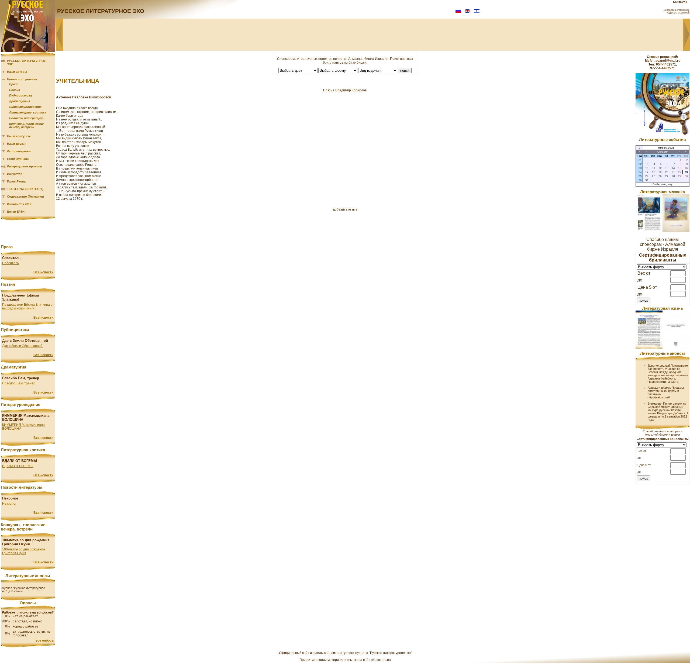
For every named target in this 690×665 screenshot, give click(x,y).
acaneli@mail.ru (668, 61)
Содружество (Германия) (25, 196)
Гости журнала (18, 158)
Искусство (14, 173)
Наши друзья (16, 143)
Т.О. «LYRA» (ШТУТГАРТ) (25, 189)
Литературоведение (25, 106)
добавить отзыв (345, 209)
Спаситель (10, 263)
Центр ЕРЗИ (16, 211)
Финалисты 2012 (19, 204)
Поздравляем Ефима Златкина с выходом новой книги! (27, 306)
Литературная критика (27, 112)
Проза (13, 84)
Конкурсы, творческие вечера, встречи (26, 125)
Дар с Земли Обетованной (22, 346)
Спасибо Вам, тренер (18, 383)
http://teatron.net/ (659, 397)
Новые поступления (22, 79)
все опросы (45, 640)
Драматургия (19, 101)
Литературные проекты (24, 166)
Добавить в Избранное (676, 10)
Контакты (680, 2)
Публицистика (20, 95)
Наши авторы (17, 71)
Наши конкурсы (18, 136)
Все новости (43, 272)
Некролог (9, 503)
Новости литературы (26, 118)
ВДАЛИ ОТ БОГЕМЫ (17, 466)
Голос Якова (16, 181)
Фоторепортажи (19, 151)
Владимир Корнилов (351, 90)
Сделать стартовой (678, 12)
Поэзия (14, 89)
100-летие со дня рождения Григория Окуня (23, 551)
